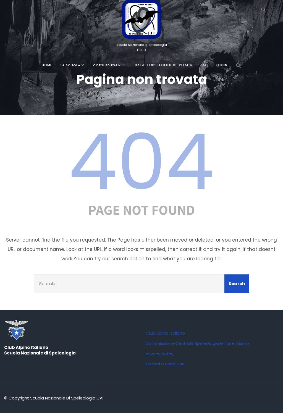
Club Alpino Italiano (165, 333)
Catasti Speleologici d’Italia (163, 65)
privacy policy (159, 354)
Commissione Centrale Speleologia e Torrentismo (197, 343)
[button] (263, 11)
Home (47, 65)
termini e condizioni (165, 364)
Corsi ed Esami (107, 65)
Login (221, 65)
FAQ (204, 65)
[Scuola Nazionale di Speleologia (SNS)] (141, 39)
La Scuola (70, 65)
